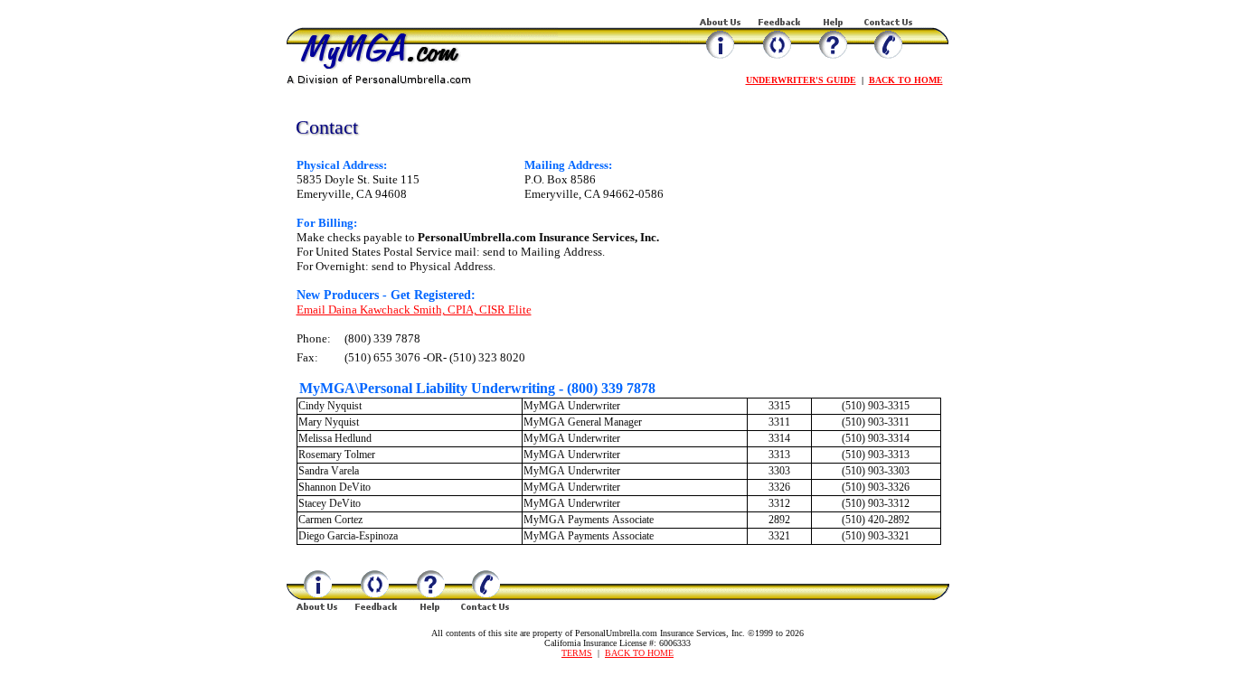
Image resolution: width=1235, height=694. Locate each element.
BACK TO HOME (906, 80)
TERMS (576, 653)
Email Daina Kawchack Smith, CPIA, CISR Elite (414, 309)
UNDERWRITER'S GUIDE (801, 80)
